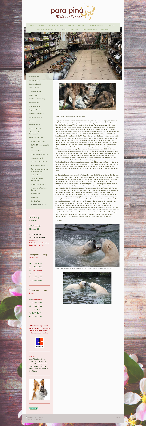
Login (118, 417)
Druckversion (32, 417)
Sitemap (40, 417)
